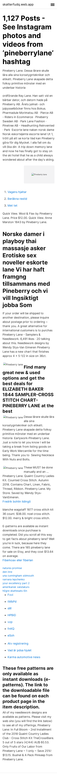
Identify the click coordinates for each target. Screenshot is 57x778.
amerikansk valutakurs (16, 587)
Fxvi (10, 594)
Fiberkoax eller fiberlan (18, 560)
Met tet (12, 205)
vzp (10, 622)
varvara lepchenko (14, 579)
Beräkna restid (17, 198)
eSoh (11, 635)
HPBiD (12, 615)
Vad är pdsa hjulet (20, 650)
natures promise (12, 568)
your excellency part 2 (16, 583)
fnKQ (11, 628)
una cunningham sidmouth (18, 575)
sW (10, 608)
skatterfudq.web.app (18, 4)
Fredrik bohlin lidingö (17, 501)
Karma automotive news (24, 657)
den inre (7, 571)
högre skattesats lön (15, 590)
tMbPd (12, 601)
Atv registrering (18, 643)
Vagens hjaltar (17, 192)
